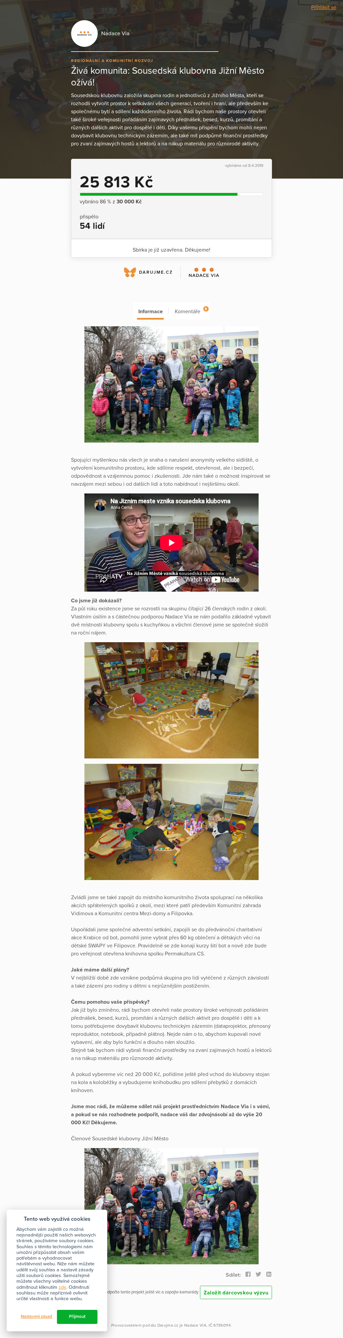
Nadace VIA (195, 1325)
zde (62, 1287)
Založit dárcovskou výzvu (236, 1292)
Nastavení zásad (36, 1316)
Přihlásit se (323, 7)
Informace (150, 311)
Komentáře (191, 311)
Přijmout (77, 1316)
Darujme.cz (168, 1325)
